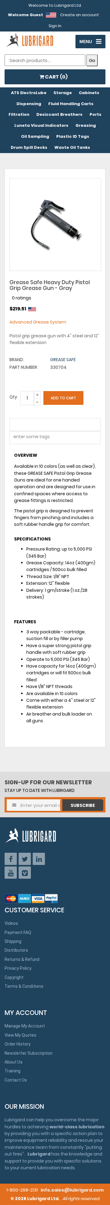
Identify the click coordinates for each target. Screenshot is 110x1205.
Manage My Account (25, 1026)
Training (12, 1070)
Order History (18, 1044)
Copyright (14, 977)
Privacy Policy (18, 968)
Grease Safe (63, 360)
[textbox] (28, 437)
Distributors (16, 950)
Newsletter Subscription (29, 1053)
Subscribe (83, 805)
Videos (11, 923)
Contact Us (16, 1080)
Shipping (13, 941)
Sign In (55, 26)
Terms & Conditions (24, 986)
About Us (14, 1062)
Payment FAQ (18, 932)
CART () (56, 76)
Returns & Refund (22, 959)
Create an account (79, 15)
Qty (13, 397)
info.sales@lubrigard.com (72, 1190)
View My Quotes (20, 1035)
